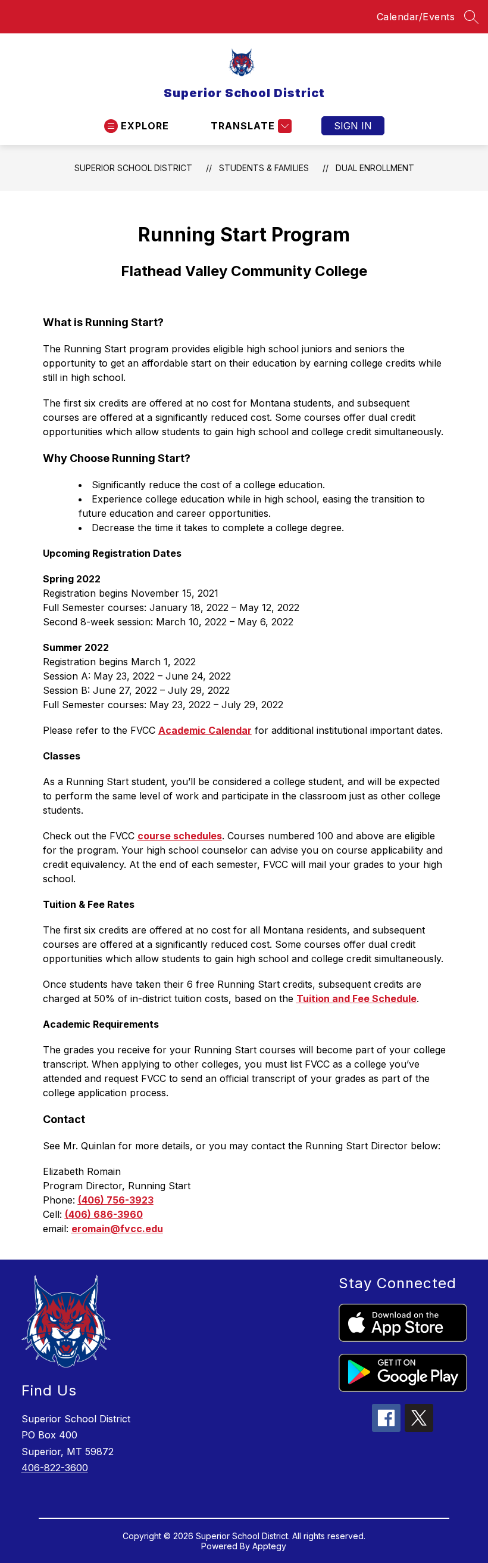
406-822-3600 (54, 1468)
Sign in (353, 126)
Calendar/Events (416, 17)
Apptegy (269, 1546)
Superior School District (133, 168)
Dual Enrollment (375, 168)
